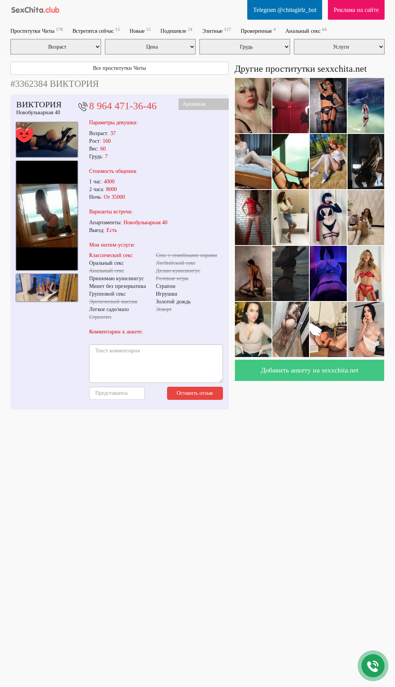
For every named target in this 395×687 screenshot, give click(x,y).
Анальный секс (306, 30)
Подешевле (176, 30)
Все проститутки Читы (119, 68)
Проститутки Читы (36, 30)
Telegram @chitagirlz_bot (284, 10)
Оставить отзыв (195, 393)
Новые (140, 30)
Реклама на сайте (356, 10)
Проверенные (258, 30)
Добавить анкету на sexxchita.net (309, 370)
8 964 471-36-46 (123, 106)
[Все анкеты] (35, 9)
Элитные (216, 30)
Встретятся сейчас (96, 30)
